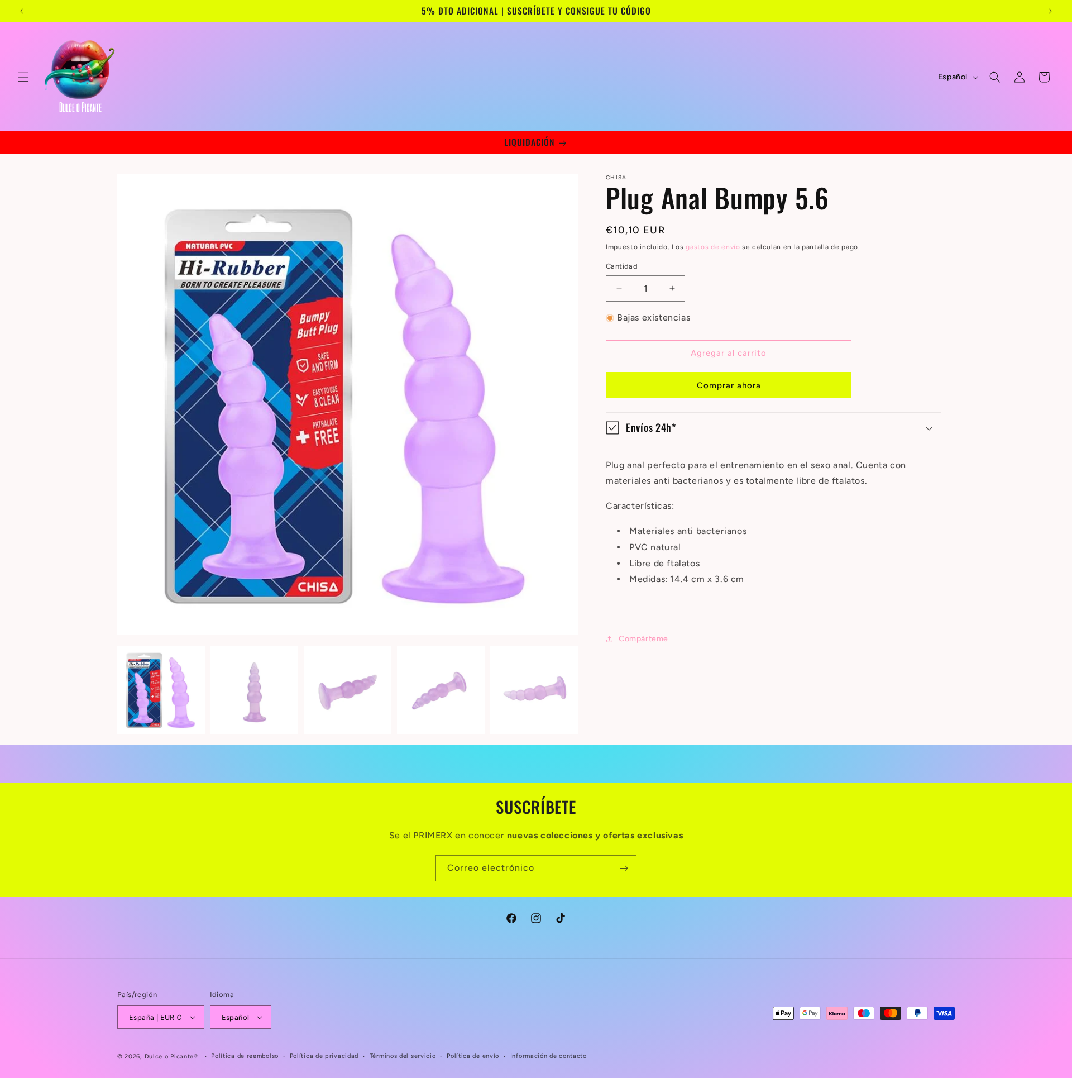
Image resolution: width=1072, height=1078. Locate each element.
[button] (23, 77)
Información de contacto (548, 1056)
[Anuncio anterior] (21, 11)
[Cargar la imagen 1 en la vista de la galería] (161, 690)
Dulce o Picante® (171, 1056)
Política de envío (473, 1056)
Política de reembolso (245, 1056)
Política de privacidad (324, 1056)
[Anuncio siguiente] (1050, 11)
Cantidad (622, 266)
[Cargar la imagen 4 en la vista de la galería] (441, 690)
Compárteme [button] (643, 639)
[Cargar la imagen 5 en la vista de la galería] (534, 690)
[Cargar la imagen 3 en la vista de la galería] (347, 690)
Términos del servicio (403, 1056)
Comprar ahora (729, 385)
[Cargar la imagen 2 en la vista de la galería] (254, 690)
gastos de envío (713, 247)
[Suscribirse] (623, 868)
